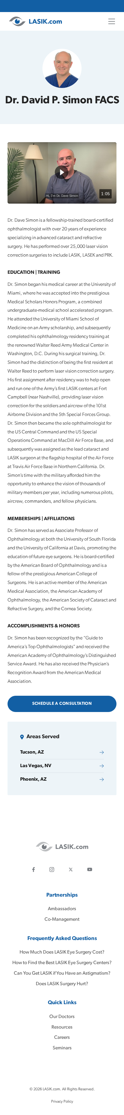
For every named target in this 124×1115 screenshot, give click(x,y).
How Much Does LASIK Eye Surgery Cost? (62, 952)
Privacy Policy (62, 1102)
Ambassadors (62, 909)
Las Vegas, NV (35, 766)
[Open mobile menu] (111, 21)
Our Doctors (62, 1016)
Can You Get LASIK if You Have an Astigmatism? (62, 973)
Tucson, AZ (32, 752)
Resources (62, 1027)
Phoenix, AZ (33, 779)
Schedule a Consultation (62, 703)
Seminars (62, 1048)
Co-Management (62, 919)
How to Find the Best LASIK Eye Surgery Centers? (62, 962)
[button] (61, 172)
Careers (62, 1037)
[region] (62, 173)
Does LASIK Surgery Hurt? (62, 983)
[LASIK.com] (35, 21)
